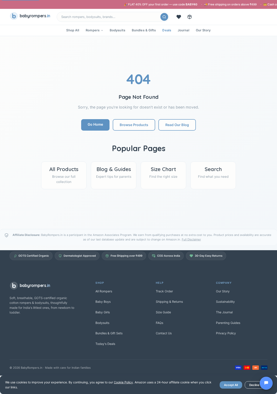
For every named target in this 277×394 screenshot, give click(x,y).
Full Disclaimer (191, 239)
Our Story (203, 30)
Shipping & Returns (169, 301)
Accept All (231, 385)
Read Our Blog (177, 125)
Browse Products (134, 125)
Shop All (72, 30)
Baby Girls (102, 312)
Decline (254, 385)
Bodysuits (117, 30)
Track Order (164, 291)
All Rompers (103, 291)
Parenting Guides (228, 323)
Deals (166, 30)
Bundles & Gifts (144, 30)
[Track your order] (189, 17)
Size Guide (163, 312)
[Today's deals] (179, 17)
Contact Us (164, 333)
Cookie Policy (123, 382)
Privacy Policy (226, 333)
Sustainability (225, 301)
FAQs (159, 323)
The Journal (224, 312)
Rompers (93, 30)
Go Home (95, 124)
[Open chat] (266, 383)
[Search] (164, 17)
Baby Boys (103, 301)
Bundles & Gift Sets (108, 333)
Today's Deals (105, 344)
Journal (183, 30)
